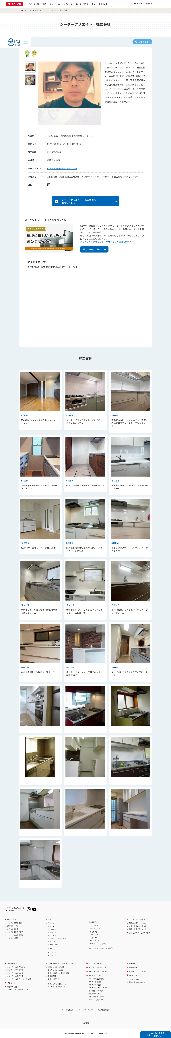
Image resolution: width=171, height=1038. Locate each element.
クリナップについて (99, 4)
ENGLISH (138, 3)
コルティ (53, 935)
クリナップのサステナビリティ (99, 988)
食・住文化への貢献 (95, 991)
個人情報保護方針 (104, 1010)
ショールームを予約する (16, 967)
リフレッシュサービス (96, 963)
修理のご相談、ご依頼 (56, 967)
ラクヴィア (54, 955)
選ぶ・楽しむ (33, 4)
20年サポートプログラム (56, 987)
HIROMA (53, 941)
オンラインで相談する (15, 970)
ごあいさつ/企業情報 (96, 979)
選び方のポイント (13, 926)
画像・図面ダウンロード (138, 929)
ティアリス (94, 926)
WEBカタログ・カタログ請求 (139, 933)
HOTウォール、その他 (98, 944)
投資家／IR (133, 967)
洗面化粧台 (92, 922)
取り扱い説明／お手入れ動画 (58, 973)
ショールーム (55, 4)
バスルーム (52, 949)
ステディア (54, 929)
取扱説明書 (52, 976)
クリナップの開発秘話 (15, 935)
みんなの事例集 (12, 929)
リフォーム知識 (12, 938)
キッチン (51, 923)
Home (21, 10)
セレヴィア (54, 952)
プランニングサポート (137, 919)
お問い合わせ (57, 984)
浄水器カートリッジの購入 (98, 971)
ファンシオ (94, 935)
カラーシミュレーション (138, 926)
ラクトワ (93, 938)
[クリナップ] (14, 5)
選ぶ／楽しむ (12, 919)
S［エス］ (94, 932)
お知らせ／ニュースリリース (139, 971)
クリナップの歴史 (94, 985)
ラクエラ (53, 932)
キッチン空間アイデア (15, 932)
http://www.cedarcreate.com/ (62, 168)
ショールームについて (15, 973)
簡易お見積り (138, 923)
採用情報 (132, 963)
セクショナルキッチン (58, 938)
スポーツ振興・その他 (96, 997)
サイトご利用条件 (67, 1010)
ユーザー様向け (82, 4)
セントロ (53, 927)
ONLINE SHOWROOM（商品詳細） (101, 948)
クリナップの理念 (94, 982)
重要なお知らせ (53, 979)
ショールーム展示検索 (15, 976)
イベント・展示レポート (97, 1000)
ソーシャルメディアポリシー (85, 1010)
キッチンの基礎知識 (14, 923)
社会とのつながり (94, 994)
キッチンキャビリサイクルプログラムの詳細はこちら (105, 242)
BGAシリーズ (95, 941)
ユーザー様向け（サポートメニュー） (61, 963)
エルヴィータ (95, 929)
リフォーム (68, 4)
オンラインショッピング (97, 967)
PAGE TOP (85, 1023)
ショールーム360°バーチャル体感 (19, 979)
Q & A (56, 970)
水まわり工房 (33, 10)
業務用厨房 (54, 944)
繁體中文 (149, 3)
